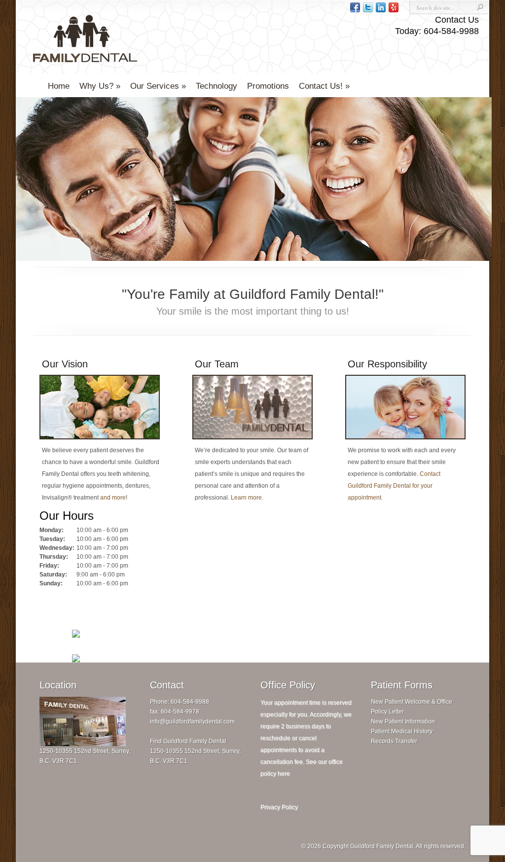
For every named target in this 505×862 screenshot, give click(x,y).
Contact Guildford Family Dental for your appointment (394, 485)
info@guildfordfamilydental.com (192, 721)
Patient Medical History (402, 731)
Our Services (154, 86)
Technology (216, 86)
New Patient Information (403, 721)
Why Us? (96, 86)
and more (113, 497)
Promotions (268, 86)
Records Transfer (394, 741)
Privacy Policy (279, 807)
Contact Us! (321, 86)
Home (59, 86)
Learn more (246, 497)
